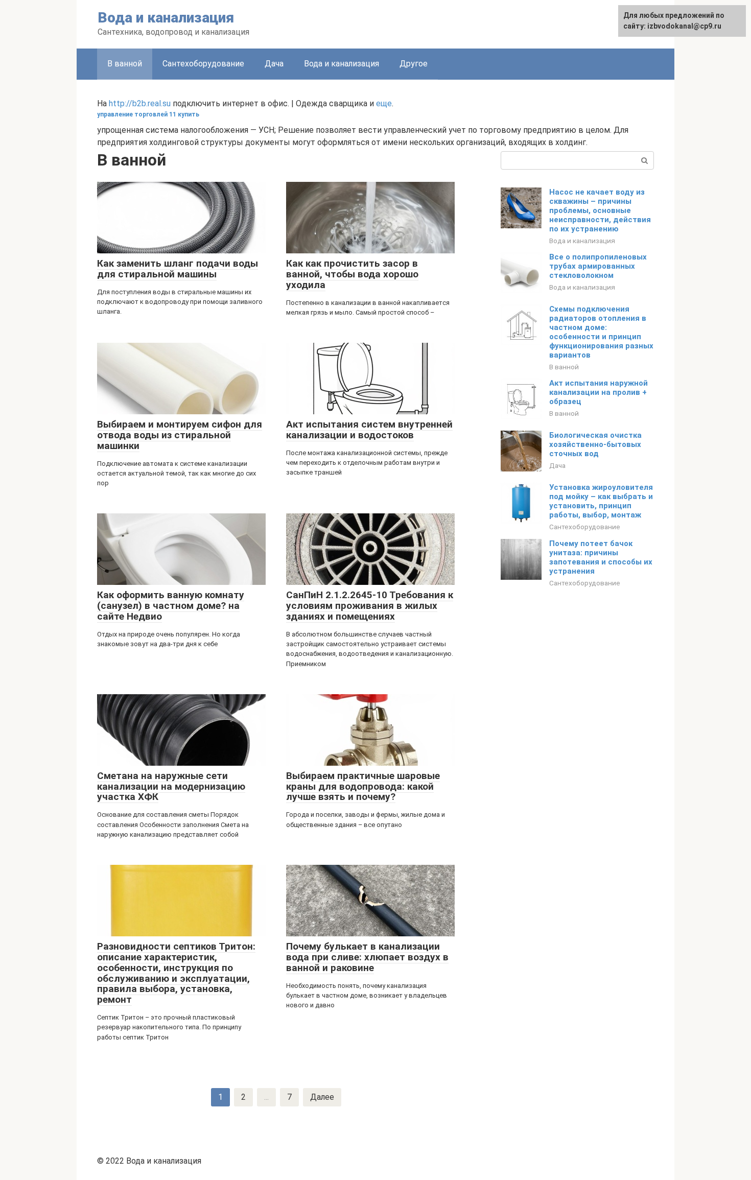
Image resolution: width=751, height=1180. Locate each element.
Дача (274, 63)
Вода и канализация (166, 17)
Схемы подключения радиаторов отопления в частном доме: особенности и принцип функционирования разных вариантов (601, 332)
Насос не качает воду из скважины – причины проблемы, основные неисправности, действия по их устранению (600, 210)
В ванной (564, 367)
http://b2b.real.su (140, 103)
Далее (322, 1097)
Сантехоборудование (203, 63)
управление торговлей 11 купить (148, 114)
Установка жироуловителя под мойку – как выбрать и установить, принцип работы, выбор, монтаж (601, 501)
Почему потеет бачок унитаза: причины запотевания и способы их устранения (600, 557)
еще (384, 103)
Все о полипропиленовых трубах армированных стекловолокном (598, 266)
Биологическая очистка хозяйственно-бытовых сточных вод (595, 444)
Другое (414, 63)
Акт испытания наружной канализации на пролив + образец (598, 392)
